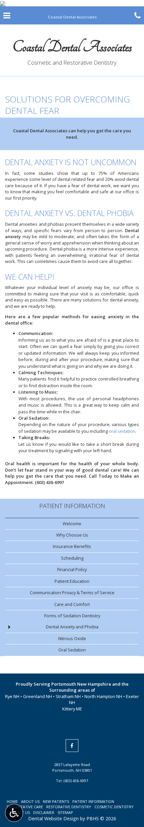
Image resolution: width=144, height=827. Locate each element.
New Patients (56, 801)
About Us (30, 801)
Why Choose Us (72, 535)
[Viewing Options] (14, 813)
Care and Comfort (72, 604)
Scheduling (72, 558)
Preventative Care (25, 806)
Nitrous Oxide (72, 638)
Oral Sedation (72, 650)
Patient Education (72, 581)
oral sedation (122, 431)
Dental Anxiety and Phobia (72, 627)
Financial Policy (72, 569)
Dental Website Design (53, 818)
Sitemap (65, 812)
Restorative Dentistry (68, 806)
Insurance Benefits (72, 546)
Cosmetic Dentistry (114, 806)
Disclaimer (43, 812)
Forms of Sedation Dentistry (72, 616)
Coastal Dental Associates (72, 47)
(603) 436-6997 (49, 482)
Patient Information (72, 505)
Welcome (72, 524)
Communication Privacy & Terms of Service (72, 593)
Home (12, 801)
